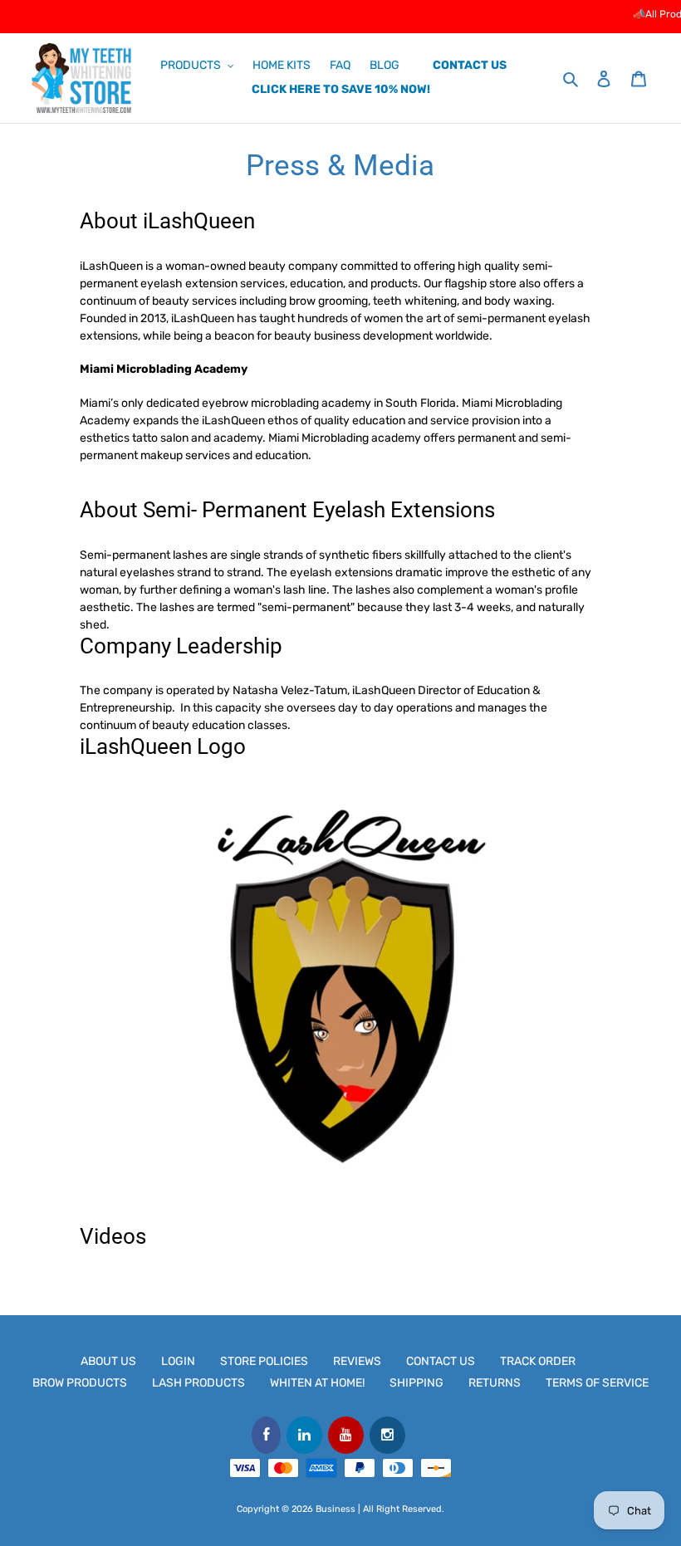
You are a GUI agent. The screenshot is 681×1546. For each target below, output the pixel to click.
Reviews (357, 1361)
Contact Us (440, 1361)
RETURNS (494, 1383)
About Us (108, 1361)
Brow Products (79, 1383)
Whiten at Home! (317, 1383)
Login (178, 1361)
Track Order (538, 1361)
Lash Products (198, 1383)
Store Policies (264, 1361)
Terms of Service (597, 1383)
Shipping (416, 1383)
